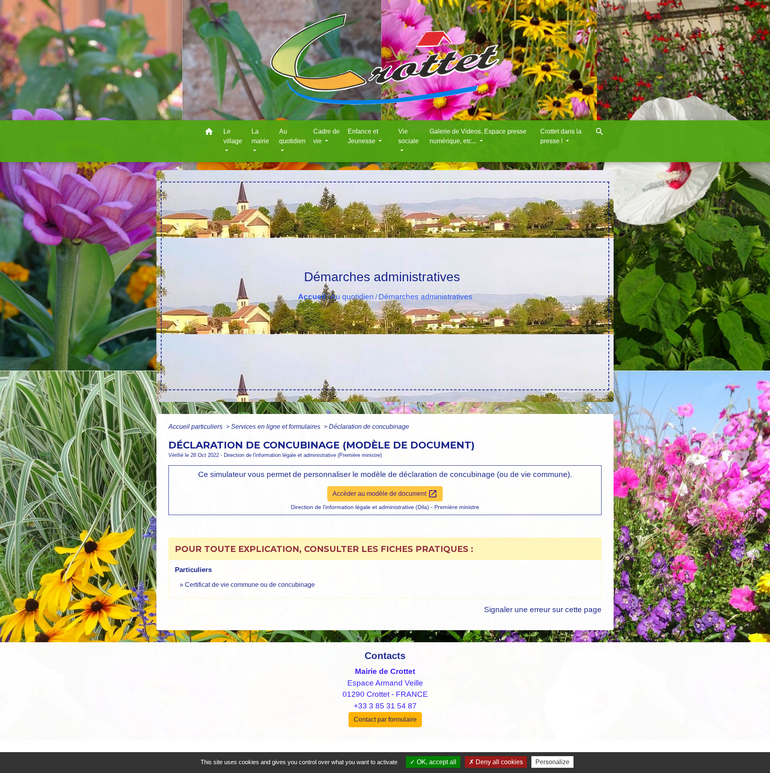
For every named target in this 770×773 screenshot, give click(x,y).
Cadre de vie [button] (326, 136)
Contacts (385, 655)
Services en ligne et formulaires (276, 426)
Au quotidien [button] (292, 136)
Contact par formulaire (385, 719)
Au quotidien (352, 296)
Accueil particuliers (196, 426)
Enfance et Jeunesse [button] (363, 136)
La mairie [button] (260, 136)
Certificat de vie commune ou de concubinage (250, 584)
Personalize (552, 762)
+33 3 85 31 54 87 (385, 706)
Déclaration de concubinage (369, 426)
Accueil (312, 296)
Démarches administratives (425, 296)
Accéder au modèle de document (385, 494)
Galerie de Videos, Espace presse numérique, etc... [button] (478, 136)
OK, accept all (435, 762)
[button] (209, 133)
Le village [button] (232, 136)
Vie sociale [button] (408, 136)
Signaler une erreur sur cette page (543, 609)
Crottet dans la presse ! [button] (561, 136)
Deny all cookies (498, 762)
